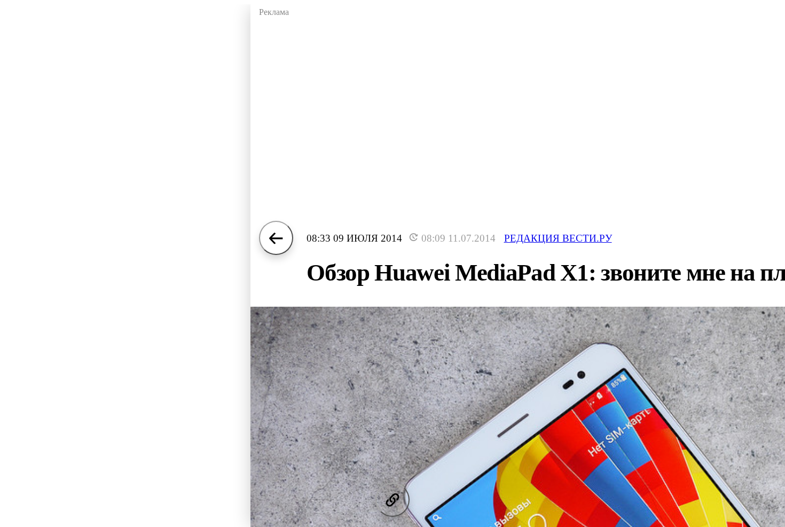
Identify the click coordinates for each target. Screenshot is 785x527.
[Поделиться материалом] (392, 500)
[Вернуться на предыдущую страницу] (276, 238)
